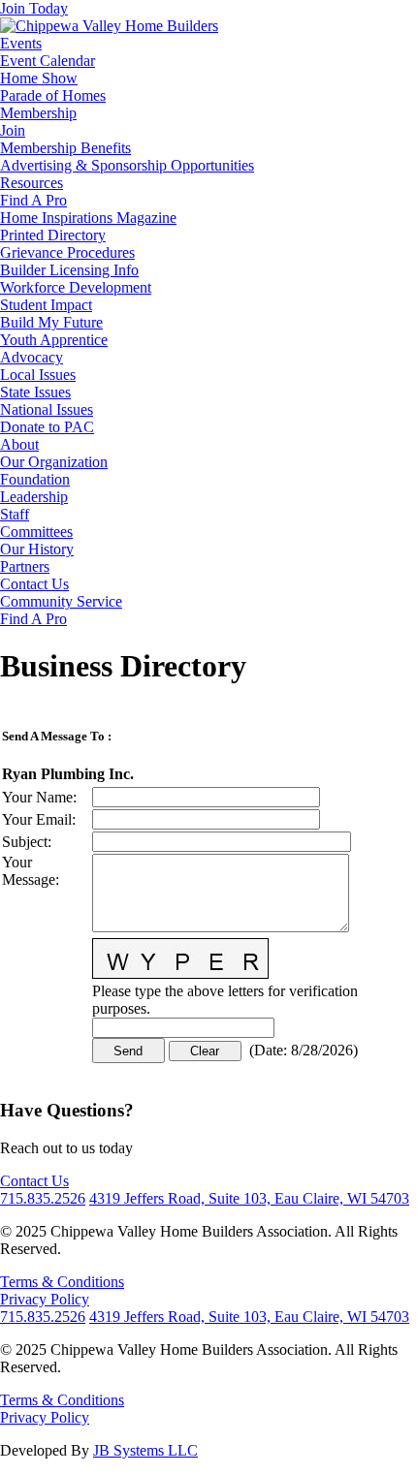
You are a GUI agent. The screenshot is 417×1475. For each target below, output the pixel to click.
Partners (24, 566)
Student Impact (46, 305)
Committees (36, 531)
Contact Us (34, 584)
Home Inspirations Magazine (88, 217)
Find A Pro (33, 200)
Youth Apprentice (54, 339)
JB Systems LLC (145, 1450)
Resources (31, 182)
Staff (14, 514)
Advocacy (31, 357)
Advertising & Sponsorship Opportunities (127, 165)
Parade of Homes (53, 95)
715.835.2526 (42, 1198)
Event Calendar (47, 60)
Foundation (35, 479)
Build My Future (51, 322)
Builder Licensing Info (69, 270)
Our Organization (54, 462)
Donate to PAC (47, 427)
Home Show (39, 78)
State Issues (35, 392)
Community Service (61, 601)
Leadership (34, 496)
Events (21, 43)
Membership (38, 113)
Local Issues (38, 374)
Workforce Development (75, 287)
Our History (37, 549)
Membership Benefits (65, 148)
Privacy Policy (44, 1299)
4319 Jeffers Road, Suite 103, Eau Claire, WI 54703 (249, 1198)
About (19, 444)
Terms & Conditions (62, 1281)
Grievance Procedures (67, 252)
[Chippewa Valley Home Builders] (109, 25)
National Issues (46, 409)
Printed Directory (53, 235)
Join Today (34, 8)
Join (12, 130)
